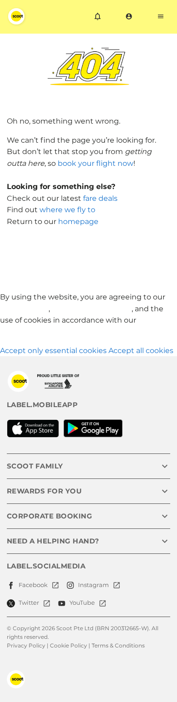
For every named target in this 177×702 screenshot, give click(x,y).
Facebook (33, 584)
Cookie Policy (68, 645)
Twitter (28, 602)
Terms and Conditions (92, 308)
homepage (78, 221)
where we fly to (67, 209)
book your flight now (95, 163)
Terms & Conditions (118, 645)
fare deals (100, 198)
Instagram (93, 584)
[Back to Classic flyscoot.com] (18, 381)
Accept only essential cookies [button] (53, 350)
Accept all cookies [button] (140, 350)
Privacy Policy (24, 308)
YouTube (82, 602)
